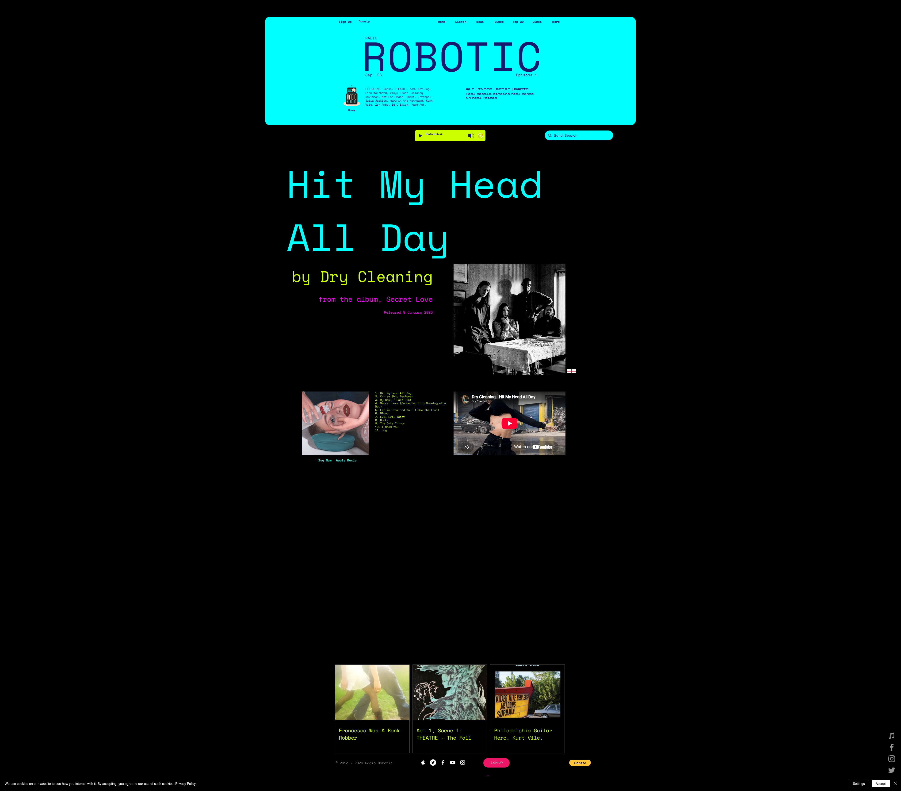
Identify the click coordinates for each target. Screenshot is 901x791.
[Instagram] (891, 758)
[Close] (895, 783)
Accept (881, 783)
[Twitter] (891, 770)
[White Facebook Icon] (443, 762)
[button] (345, 21)
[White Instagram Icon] (462, 762)
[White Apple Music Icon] (423, 762)
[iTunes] (891, 735)
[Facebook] (891, 747)
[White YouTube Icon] (453, 762)
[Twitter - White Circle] (433, 762)
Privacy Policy (185, 783)
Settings (859, 783)
